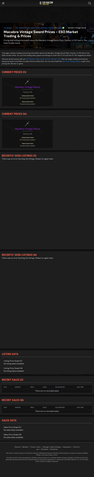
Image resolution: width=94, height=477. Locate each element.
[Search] (90, 3)
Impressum (67, 447)
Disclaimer (54, 449)
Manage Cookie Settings (52, 447)
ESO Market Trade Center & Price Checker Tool (43, 59)
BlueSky (25, 447)
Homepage (8, 28)
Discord (17, 447)
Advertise (44, 449)
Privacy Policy (35, 447)
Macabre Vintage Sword (27, 87)
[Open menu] (3, 3)
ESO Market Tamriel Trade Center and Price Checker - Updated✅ (39, 28)
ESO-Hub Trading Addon (71, 61)
